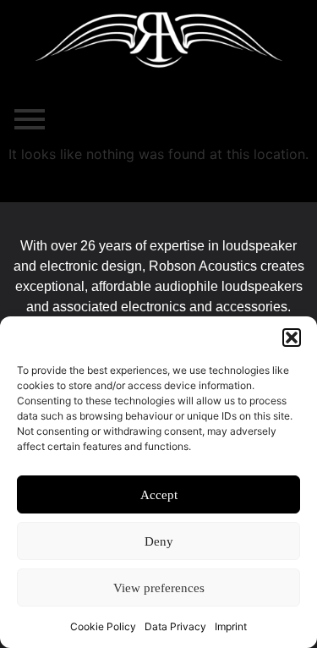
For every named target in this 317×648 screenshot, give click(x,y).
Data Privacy (175, 626)
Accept (159, 495)
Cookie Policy (103, 626)
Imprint (231, 626)
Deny (159, 541)
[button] (291, 337)
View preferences (159, 588)
